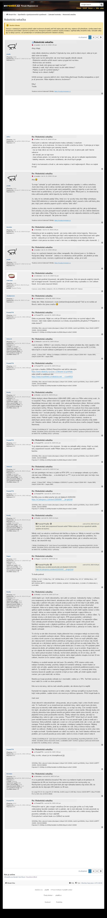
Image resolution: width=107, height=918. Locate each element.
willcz (8, 136)
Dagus (9, 556)
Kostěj (9, 392)
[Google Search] (101, 4)
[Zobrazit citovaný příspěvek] (51, 524)
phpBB (47, 890)
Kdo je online (9, 875)
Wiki (97, 8)
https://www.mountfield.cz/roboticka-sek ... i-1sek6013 (52, 377)
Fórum (78, 8)
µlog (101, 8)
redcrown (10, 280)
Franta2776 (10, 312)
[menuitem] (40, 14)
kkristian (9, 773)
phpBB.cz (58, 895)
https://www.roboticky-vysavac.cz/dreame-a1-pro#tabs (52, 372)
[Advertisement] (53, 115)
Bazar (90, 8)
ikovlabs (9, 227)
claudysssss (11, 296)
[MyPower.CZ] (12, 6)
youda (8, 54)
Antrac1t (9, 339)
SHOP (85, 8)
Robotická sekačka (15, 19)
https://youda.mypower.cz (62, 91)
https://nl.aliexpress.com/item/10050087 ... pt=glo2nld (52, 499)
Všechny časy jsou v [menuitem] (91, 883)
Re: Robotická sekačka (42, 137)
